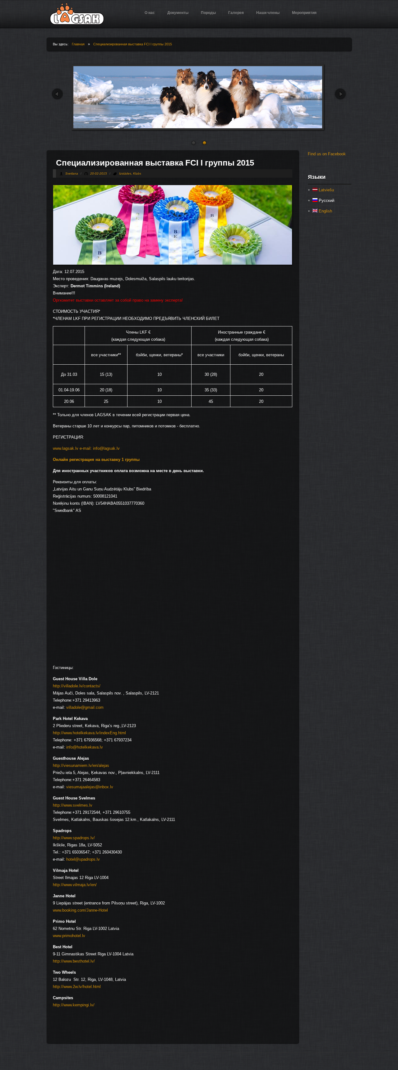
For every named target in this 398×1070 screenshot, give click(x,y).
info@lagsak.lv (106, 448)
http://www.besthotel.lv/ (74, 961)
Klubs (137, 173)
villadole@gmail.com (85, 707)
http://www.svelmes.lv (72, 805)
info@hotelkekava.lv (84, 747)
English (324, 211)
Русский (325, 200)
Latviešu (325, 190)
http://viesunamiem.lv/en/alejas (81, 765)
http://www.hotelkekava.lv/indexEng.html (89, 733)
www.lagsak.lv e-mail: (72, 448)
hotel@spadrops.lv (83, 859)
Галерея (236, 13)
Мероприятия (304, 13)
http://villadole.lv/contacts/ (76, 686)
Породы (208, 13)
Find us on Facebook (327, 154)
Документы (177, 13)
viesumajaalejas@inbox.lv (89, 787)
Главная (78, 44)
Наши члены (268, 13)
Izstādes (125, 173)
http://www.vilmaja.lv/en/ (75, 884)
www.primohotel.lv (69, 935)
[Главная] (77, 23)
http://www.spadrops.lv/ (74, 838)
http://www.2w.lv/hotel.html (77, 986)
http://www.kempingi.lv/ (74, 1005)
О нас (150, 13)
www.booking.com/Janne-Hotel (80, 910)
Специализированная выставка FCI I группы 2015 (132, 44)
